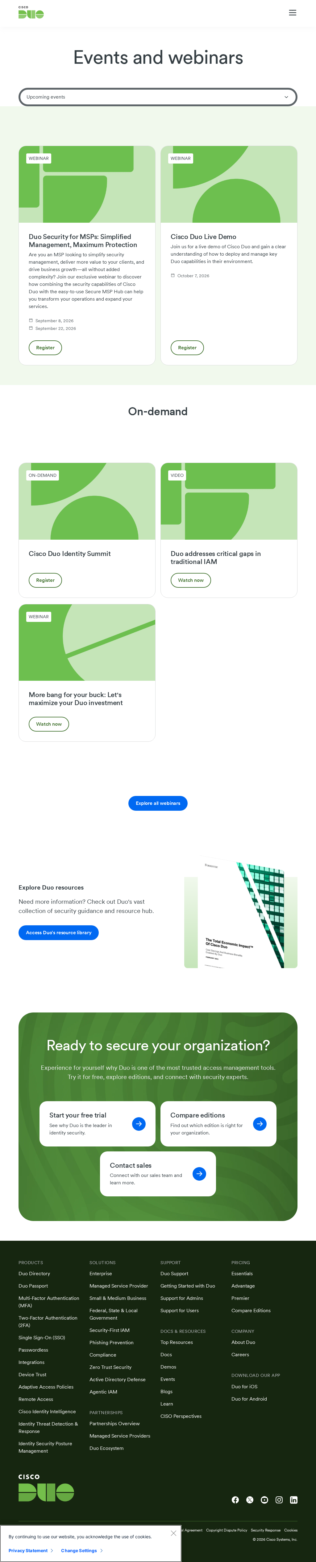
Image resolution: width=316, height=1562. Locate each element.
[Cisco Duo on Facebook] (235, 1500)
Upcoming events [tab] (46, 97)
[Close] (173, 1533)
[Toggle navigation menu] (292, 13)
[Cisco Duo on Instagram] (279, 1500)
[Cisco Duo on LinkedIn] (293, 1500)
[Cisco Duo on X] (249, 1500)
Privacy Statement (28, 1550)
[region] (90, 1543)
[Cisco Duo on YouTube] (264, 1500)
